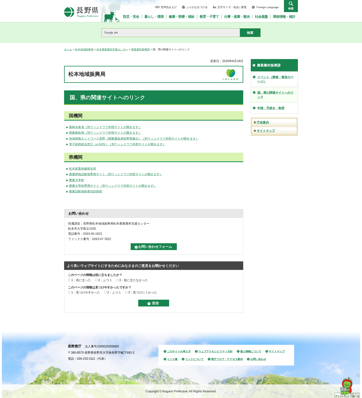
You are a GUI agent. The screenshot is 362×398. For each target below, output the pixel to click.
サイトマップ (266, 130)
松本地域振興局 (84, 49)
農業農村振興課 (140, 49)
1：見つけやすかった (85, 292)
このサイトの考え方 (179, 351)
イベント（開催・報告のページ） (275, 79)
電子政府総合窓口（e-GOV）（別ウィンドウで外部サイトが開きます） (117, 144)
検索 (291, 8)
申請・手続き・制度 (271, 108)
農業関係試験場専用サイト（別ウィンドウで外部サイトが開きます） (116, 174)
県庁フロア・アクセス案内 (227, 359)
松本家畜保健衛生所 (82, 168)
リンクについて (194, 359)
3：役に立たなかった (133, 280)
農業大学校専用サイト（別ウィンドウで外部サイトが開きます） (112, 185)
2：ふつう (105, 280)
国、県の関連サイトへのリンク (275, 94)
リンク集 (172, 359)
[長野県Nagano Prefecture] (81, 12)
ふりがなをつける (197, 7)
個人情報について (250, 351)
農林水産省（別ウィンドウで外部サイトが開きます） (105, 127)
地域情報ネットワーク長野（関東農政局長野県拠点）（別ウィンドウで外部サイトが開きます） (134, 138)
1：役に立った (81, 280)
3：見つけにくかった (142, 292)
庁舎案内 (263, 122)
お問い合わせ (258, 359)
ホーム (68, 49)
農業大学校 (76, 180)
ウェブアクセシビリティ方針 (215, 351)
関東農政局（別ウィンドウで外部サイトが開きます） (105, 132)
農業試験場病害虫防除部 (85, 191)
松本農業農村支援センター (112, 49)
